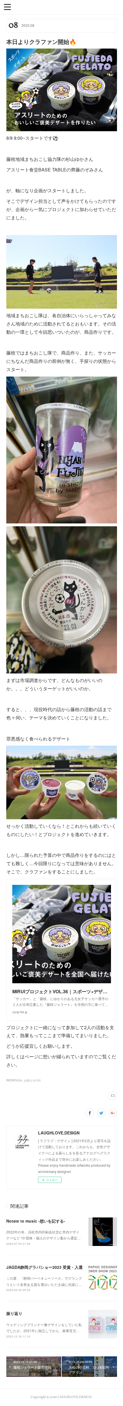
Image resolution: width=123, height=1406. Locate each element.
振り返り (14, 1313)
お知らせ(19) (32, 1080)
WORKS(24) (14, 1080)
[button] (7, 6)
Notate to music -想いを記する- (35, 1221)
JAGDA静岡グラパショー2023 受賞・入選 (44, 1267)
